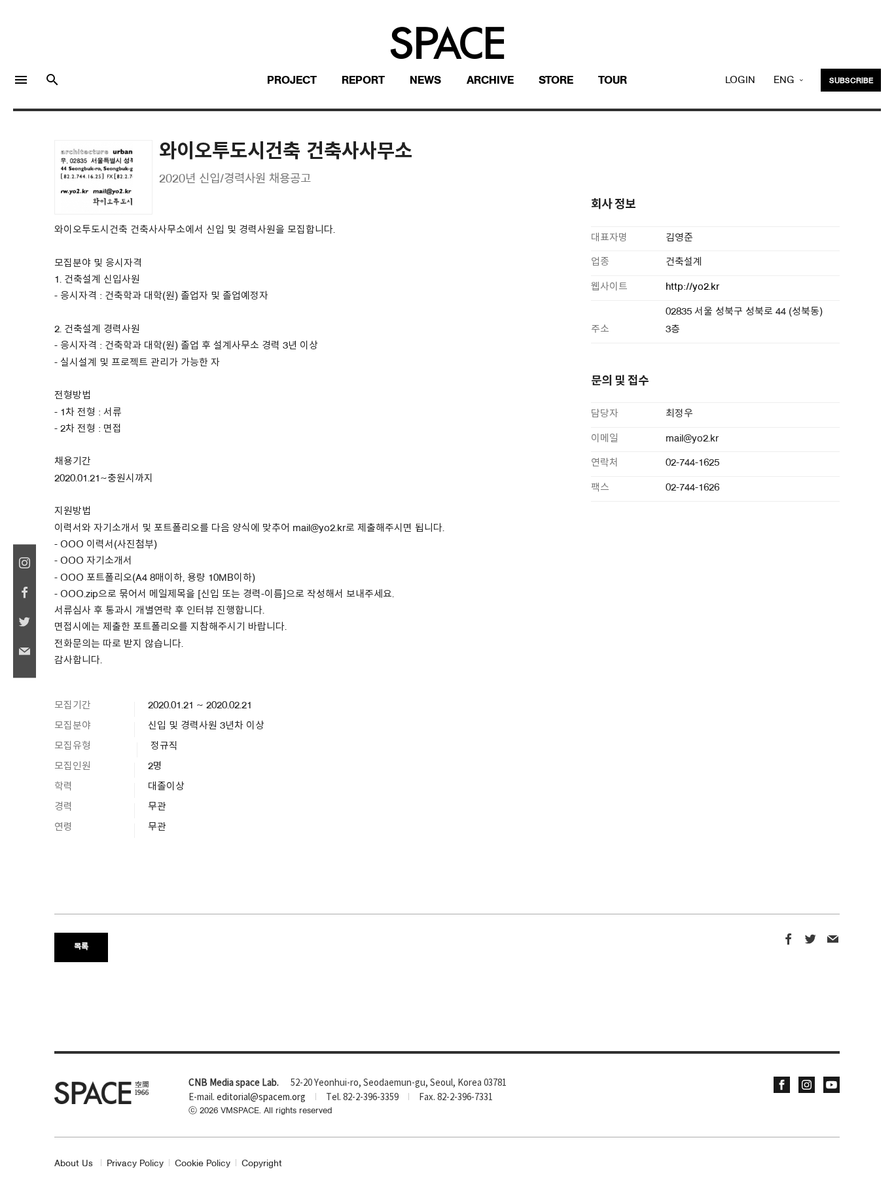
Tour (612, 81)
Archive (490, 81)
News (425, 81)
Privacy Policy (135, 1164)
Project (292, 81)
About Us (73, 1164)
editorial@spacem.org (261, 1097)
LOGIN (740, 80)
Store (556, 81)
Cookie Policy (202, 1164)
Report (363, 81)
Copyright (261, 1164)
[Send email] (833, 941)
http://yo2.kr (694, 287)
